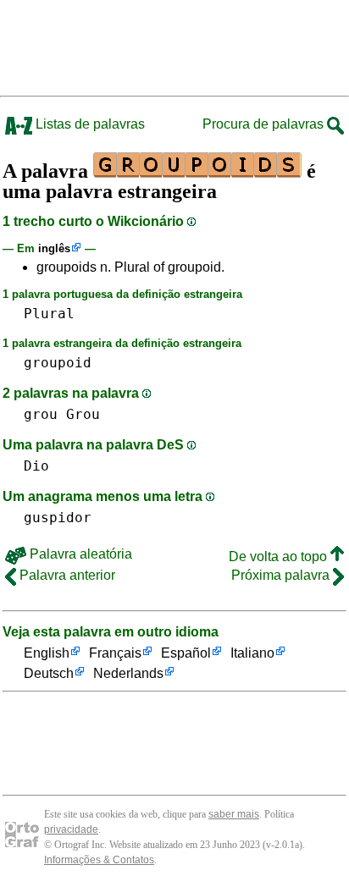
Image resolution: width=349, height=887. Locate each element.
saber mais (233, 814)
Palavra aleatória (79, 554)
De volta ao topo (279, 556)
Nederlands (128, 673)
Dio (36, 466)
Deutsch (49, 673)
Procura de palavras (264, 124)
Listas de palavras (88, 124)
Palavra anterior (65, 575)
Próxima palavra (282, 575)
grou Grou (62, 414)
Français (115, 653)
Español (186, 653)
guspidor (57, 518)
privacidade (71, 829)
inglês (54, 248)
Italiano (252, 653)
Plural (49, 314)
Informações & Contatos (99, 860)
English (46, 653)
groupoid (57, 363)
